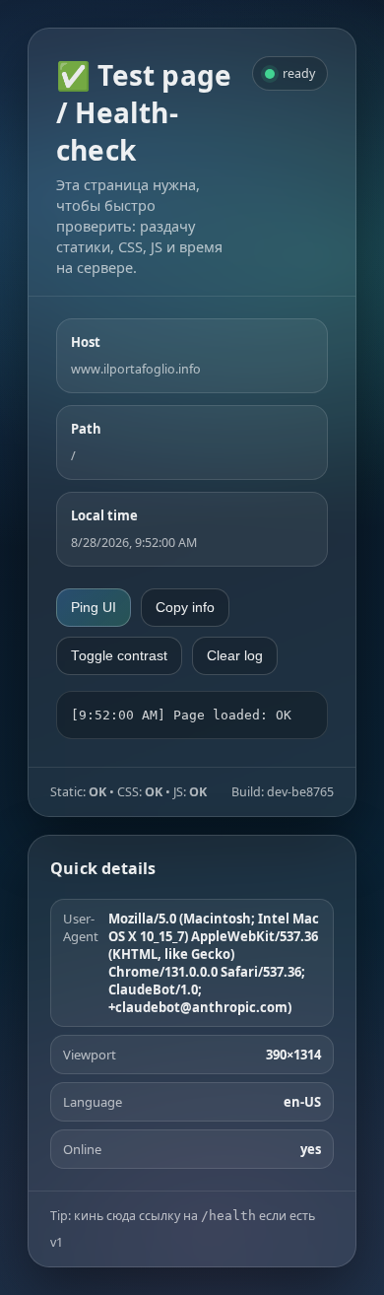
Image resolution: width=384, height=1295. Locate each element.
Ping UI (93, 607)
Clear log (235, 655)
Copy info (185, 607)
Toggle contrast (119, 655)
